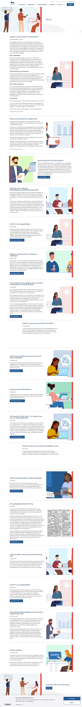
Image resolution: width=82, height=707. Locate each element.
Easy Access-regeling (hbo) (25, 620)
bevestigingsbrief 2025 (15, 626)
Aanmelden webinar (16, 273)
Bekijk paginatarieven (16, 400)
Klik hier (49, 688)
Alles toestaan (72, 698)
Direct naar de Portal (16, 240)
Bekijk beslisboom (15, 541)
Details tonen (18, 704)
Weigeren (72, 702)
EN (73, 1)
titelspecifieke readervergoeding (19, 484)
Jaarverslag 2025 (43, 177)
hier (17, 111)
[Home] (12, 3)
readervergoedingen (31, 366)
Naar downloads (15, 316)
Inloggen (70, 4)
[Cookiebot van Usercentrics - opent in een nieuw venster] (8, 705)
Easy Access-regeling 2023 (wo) (28, 291)
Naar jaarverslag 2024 (16, 437)
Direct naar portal (15, 370)
